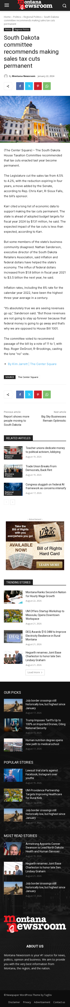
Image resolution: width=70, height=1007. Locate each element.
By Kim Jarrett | (19, 364)
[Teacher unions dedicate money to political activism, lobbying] (13, 452)
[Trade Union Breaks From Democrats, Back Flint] (13, 471)
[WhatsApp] (47, 86)
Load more (34, 672)
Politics (17, 17)
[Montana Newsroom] (6, 76)
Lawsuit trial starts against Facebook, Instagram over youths (42, 774)
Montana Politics (9, 475)
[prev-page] (6, 502)
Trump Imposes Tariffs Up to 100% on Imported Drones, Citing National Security (46, 724)
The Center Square (43, 364)
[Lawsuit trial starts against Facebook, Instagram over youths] (13, 775)
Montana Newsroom (23, 76)
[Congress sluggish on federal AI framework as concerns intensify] (13, 489)
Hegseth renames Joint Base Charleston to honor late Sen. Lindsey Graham (43, 656)
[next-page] (12, 502)
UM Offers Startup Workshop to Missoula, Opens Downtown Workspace (45, 615)
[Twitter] (29, 86)
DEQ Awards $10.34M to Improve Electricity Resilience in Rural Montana (46, 635)
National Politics (9, 456)
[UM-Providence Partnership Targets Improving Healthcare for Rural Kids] (13, 795)
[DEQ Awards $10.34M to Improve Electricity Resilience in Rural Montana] (13, 636)
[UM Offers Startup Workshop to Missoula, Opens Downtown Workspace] (13, 615)
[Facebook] (20, 86)
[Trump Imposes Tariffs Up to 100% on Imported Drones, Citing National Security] (13, 725)
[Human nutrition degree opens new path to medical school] (13, 744)
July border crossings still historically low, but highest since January (45, 704)
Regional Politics (32, 17)
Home (7, 17)
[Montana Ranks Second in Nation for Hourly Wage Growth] (13, 597)
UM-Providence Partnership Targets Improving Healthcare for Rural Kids (44, 794)
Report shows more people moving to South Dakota (16, 420)
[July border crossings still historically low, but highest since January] (13, 705)
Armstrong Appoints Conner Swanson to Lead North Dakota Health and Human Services (45, 847)
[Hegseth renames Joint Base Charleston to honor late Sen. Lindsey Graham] (13, 657)
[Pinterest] (38, 86)
